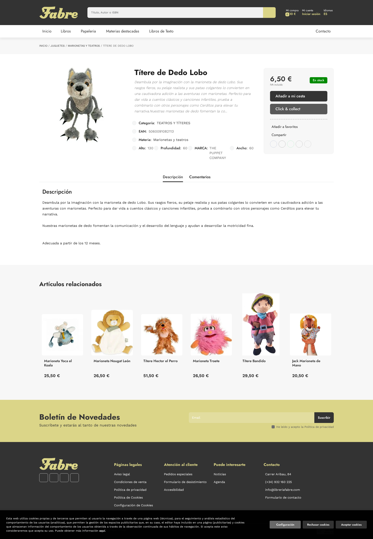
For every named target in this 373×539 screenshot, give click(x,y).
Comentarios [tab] (199, 177)
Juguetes (58, 45)
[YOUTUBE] (64, 477)
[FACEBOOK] (43, 477)
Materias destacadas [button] (122, 31)
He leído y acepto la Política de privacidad (305, 426)
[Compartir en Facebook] (273, 144)
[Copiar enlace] (307, 144)
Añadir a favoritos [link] (285, 126)
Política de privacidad (130, 490)
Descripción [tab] (173, 177)
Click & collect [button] (287, 109)
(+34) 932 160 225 (278, 482)
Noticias (220, 474)
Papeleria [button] (88, 31)
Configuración (285, 525)
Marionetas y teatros (84, 45)
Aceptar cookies (351, 525)
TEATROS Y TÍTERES (173, 123)
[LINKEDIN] (74, 477)
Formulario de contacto (283, 497)
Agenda (219, 482)
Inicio (43, 45)
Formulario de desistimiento (185, 482)
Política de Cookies (128, 497)
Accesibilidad (174, 490)
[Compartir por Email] (299, 144)
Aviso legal (122, 474)
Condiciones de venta (130, 482)
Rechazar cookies (318, 525)
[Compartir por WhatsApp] (290, 144)
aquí (102, 530)
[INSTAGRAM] (54, 477)
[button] (292, 12)
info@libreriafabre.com (282, 490)
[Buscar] (269, 12)
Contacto (323, 31)
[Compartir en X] (282, 144)
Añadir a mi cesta (290, 96)
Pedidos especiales (178, 474)
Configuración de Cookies (133, 505)
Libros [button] (66, 31)
